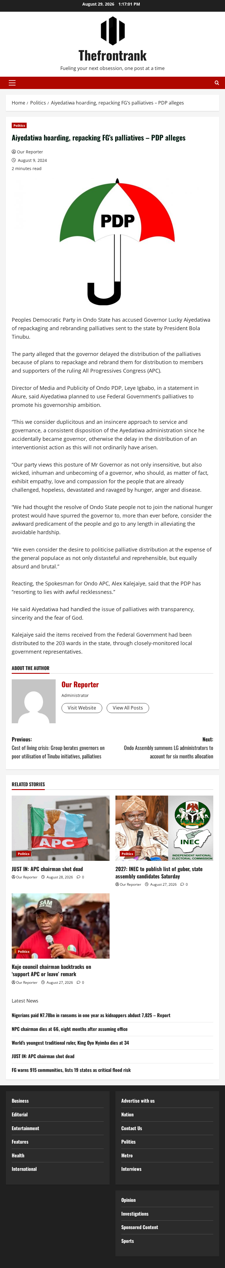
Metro (127, 1155)
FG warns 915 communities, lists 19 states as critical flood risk (71, 1069)
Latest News (25, 1001)
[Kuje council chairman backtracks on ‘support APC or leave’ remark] (61, 926)
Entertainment (25, 1128)
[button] (12, 83)
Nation (127, 1114)
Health (18, 1155)
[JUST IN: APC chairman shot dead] (61, 828)
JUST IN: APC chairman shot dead (47, 869)
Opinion (128, 1199)
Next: (168, 747)
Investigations (135, 1213)
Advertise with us (138, 1100)
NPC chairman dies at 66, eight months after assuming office (70, 1028)
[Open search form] (217, 82)
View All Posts (128, 708)
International (24, 1168)
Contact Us (131, 1128)
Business (20, 1100)
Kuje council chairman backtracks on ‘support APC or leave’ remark (51, 970)
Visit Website (82, 708)
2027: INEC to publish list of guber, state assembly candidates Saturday (158, 872)
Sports (127, 1240)
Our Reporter (30, 152)
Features (20, 1141)
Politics (19, 125)
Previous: (58, 747)
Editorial (20, 1114)
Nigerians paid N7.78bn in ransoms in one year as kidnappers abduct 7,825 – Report (91, 1015)
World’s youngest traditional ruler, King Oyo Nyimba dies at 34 (70, 1042)
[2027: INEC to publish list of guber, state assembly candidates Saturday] (164, 828)
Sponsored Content (139, 1227)
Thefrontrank (112, 54)
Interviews (131, 1168)
